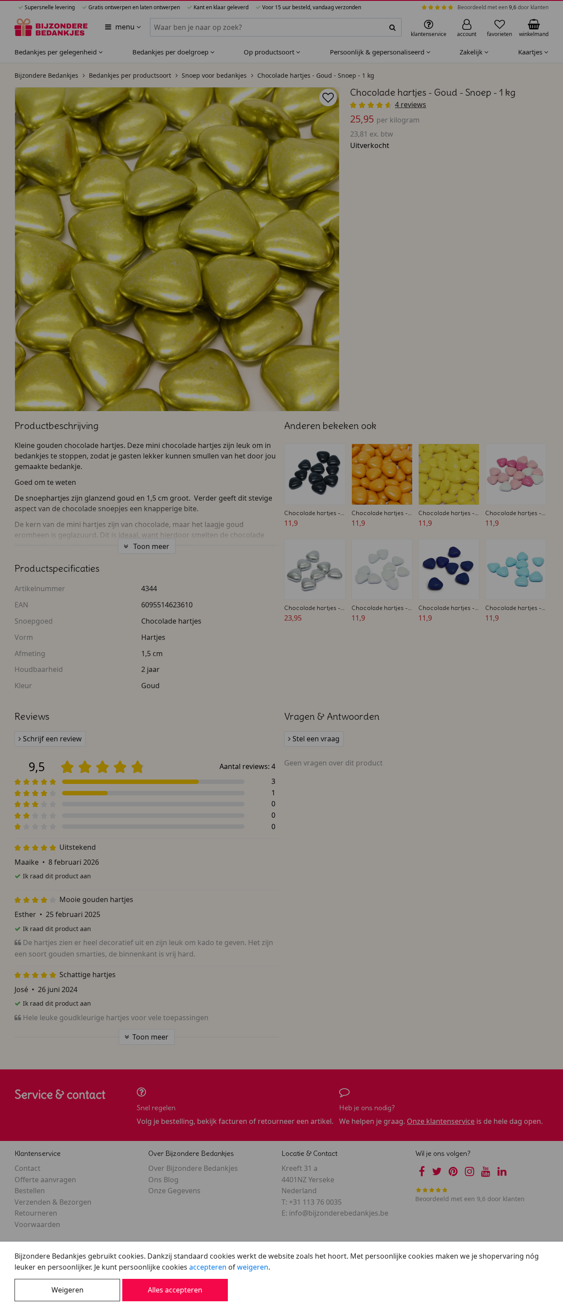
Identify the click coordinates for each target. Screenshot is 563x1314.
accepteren (208, 1267)
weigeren (252, 1267)
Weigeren (67, 1290)
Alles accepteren (175, 1290)
